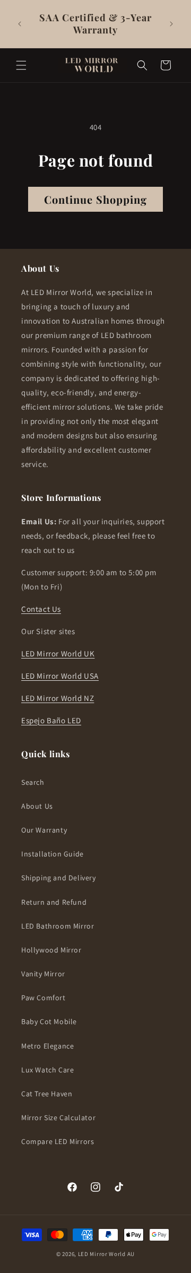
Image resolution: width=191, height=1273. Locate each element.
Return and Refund (53, 902)
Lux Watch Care (47, 1070)
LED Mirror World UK (57, 653)
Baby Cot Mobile (49, 1021)
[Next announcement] (171, 24)
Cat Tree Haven (46, 1093)
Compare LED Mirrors (57, 1141)
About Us (37, 806)
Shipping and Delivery (58, 877)
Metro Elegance (47, 1046)
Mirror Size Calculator (58, 1117)
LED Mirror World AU (106, 1254)
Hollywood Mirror (51, 950)
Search (33, 782)
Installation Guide (52, 854)
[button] (21, 65)
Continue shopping (95, 199)
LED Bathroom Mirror (57, 926)
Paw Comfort (43, 997)
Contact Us (41, 609)
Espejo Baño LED (51, 720)
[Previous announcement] (19, 24)
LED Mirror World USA (60, 676)
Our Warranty (44, 830)
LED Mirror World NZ (57, 698)
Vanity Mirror (43, 973)
